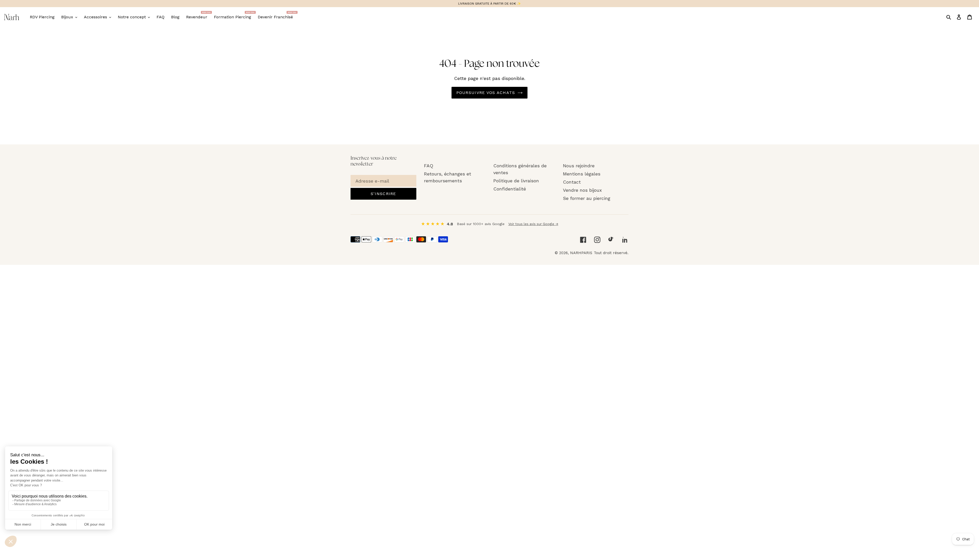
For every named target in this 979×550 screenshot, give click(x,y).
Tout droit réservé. (611, 253)
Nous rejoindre (579, 165)
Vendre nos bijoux (582, 190)
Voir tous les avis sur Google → (533, 224)
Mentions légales (581, 173)
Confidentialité (509, 188)
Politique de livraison (516, 180)
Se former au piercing (586, 198)
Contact (572, 182)
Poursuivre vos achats (485, 92)
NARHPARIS (581, 253)
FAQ (428, 165)
